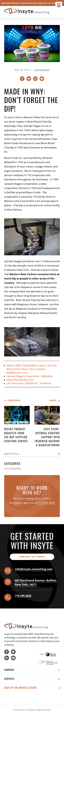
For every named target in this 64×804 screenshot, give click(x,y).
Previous (14, 400)
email (16, 502)
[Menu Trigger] (58, 5)
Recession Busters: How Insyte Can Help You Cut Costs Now (32, 3)
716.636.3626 (46, 502)
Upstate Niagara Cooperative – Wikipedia (29, 376)
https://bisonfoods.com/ (20, 379)
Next (53, 400)
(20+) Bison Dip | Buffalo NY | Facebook (29, 383)
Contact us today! (32, 556)
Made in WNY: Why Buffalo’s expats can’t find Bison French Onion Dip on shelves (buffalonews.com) (32, 369)
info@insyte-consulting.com (33, 569)
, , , (36, 582)
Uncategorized (41, 70)
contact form (33, 498)
